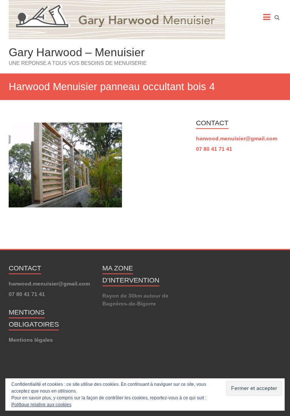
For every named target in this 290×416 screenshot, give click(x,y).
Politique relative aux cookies (41, 404)
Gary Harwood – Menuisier (77, 52)
